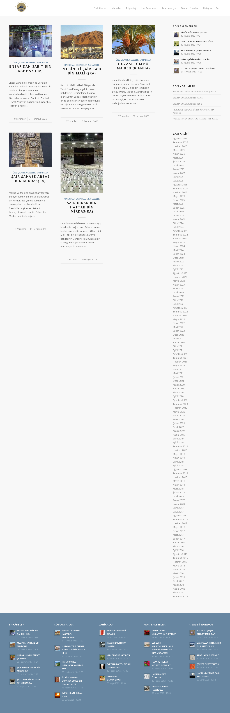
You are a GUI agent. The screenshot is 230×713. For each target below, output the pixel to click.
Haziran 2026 (180, 146)
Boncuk (215, 118)
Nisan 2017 (179, 531)
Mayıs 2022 (179, 319)
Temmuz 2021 (180, 357)
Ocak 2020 (178, 427)
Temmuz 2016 (180, 557)
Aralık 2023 (179, 261)
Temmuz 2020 (180, 404)
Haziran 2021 (180, 361)
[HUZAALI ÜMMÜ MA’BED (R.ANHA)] (133, 39)
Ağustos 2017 (180, 515)
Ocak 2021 (178, 380)
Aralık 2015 (179, 584)
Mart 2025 (178, 203)
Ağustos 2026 (180, 138)
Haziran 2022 (180, 315)
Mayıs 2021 (179, 365)
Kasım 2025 (179, 173)
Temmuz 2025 (180, 188)
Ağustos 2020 (180, 400)
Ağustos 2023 (180, 273)
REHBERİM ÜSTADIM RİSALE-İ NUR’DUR (191, 109)
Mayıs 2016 (179, 565)
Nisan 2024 (179, 246)
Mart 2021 (178, 373)
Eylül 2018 (178, 465)
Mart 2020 (178, 419)
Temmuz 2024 (180, 234)
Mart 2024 (178, 250)
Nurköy (200, 97)
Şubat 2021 (179, 377)
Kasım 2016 (179, 542)
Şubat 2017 (179, 538)
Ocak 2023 (178, 292)
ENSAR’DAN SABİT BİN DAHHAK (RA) (30, 68)
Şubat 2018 (179, 492)
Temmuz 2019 (180, 446)
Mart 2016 (178, 573)
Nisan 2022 (179, 323)
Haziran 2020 (180, 407)
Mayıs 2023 (179, 280)
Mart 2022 (178, 327)
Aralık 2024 (179, 215)
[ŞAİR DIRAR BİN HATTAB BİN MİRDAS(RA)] (82, 163)
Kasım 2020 (179, 388)
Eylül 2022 (178, 303)
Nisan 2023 (179, 284)
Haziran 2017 (180, 523)
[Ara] (217, 8)
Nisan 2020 (179, 415)
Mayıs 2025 (179, 196)
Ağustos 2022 (180, 307)
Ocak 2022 (178, 334)
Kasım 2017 (179, 504)
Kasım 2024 (179, 219)
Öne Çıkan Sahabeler (24, 62)
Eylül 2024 (178, 227)
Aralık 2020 (179, 384)
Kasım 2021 (179, 342)
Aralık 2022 (179, 296)
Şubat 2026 (179, 161)
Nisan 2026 (179, 153)
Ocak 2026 (178, 165)
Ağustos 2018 (180, 469)
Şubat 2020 (179, 423)
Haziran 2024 (180, 238)
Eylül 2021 (178, 350)
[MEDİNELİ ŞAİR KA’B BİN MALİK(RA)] (82, 42)
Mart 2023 (178, 288)
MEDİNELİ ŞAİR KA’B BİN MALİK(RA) (82, 71)
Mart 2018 (178, 488)
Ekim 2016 (178, 546)
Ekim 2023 (178, 265)
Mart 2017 (178, 534)
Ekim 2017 (178, 507)
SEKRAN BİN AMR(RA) (183, 97)
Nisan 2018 (179, 484)
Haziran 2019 (180, 450)
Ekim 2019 (178, 438)
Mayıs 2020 (179, 411)
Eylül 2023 (178, 269)
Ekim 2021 (178, 346)
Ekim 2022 (178, 300)
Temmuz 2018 (180, 473)
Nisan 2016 (179, 569)
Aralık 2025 (179, 169)
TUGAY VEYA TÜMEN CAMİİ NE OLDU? (190, 91)
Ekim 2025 (178, 176)
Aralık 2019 (179, 430)
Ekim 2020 (178, 392)
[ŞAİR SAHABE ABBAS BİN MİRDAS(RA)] (30, 150)
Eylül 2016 (178, 550)
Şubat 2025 (179, 207)
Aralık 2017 (179, 500)
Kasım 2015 (179, 588)
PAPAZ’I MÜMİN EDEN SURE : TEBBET (190, 118)
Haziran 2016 (180, 561)
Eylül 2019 (178, 442)
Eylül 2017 (178, 511)
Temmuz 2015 (180, 596)
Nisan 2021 (179, 369)
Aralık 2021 (179, 338)
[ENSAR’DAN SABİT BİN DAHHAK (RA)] (30, 41)
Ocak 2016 (178, 581)
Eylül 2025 (178, 180)
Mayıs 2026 (179, 150)
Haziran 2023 (180, 277)
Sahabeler (42, 62)
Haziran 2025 (180, 192)
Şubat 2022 (179, 330)
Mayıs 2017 (179, 527)
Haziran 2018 (180, 477)
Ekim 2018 (178, 461)
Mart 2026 (178, 157)
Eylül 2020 (178, 396)
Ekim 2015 (178, 592)
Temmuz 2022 (180, 311)
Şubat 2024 (179, 253)
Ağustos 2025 (180, 184)
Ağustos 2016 (180, 554)
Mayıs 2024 (179, 242)
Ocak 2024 (178, 257)
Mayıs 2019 (179, 454)
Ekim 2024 (178, 223)
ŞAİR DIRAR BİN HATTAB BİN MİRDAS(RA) (82, 207)
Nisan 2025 (179, 200)
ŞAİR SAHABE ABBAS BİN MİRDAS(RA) (30, 178)
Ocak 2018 (178, 496)
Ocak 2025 (178, 211)
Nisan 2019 (179, 457)
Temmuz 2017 (180, 519)
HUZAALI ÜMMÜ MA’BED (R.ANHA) (133, 66)
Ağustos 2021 (180, 354)
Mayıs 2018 (179, 481)
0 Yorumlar (20, 118)
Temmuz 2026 (180, 142)
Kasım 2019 (179, 434)
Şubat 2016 (179, 577)
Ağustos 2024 (180, 230)
